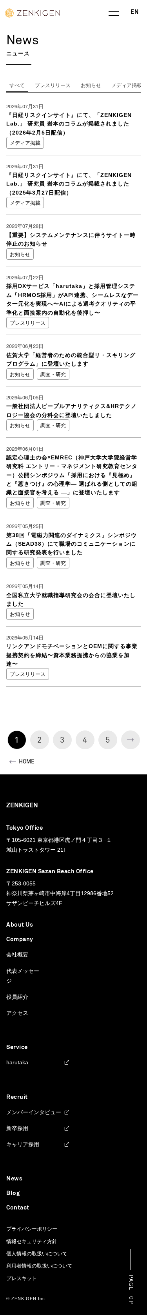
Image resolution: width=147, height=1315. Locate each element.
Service (17, 1047)
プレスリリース (53, 85)
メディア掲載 (126, 85)
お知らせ (91, 85)
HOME (26, 762)
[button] (113, 12)
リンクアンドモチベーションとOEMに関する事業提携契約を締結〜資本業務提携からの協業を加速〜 (72, 655)
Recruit (17, 1097)
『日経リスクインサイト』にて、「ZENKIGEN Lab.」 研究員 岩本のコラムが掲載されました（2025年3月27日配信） (69, 184)
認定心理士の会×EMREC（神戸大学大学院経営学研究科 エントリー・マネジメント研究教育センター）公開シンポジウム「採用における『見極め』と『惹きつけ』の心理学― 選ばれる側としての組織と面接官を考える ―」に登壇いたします (72, 475)
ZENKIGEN (22, 805)
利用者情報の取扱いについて (39, 1266)
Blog (13, 1193)
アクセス (17, 1013)
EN (135, 12)
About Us (19, 925)
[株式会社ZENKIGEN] (32, 12)
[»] (130, 740)
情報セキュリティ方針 (31, 1241)
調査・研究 (53, 374)
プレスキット (21, 1278)
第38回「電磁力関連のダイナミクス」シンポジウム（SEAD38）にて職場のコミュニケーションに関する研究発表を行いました (71, 544)
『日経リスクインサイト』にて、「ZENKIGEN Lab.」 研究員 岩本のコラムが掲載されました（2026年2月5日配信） (69, 124)
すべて (17, 85)
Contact (17, 1208)
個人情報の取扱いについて (36, 1254)
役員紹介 (17, 997)
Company (19, 939)
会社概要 (17, 954)
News (14, 1179)
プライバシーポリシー (31, 1229)
